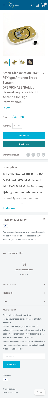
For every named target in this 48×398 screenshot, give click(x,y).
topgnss (6, 108)
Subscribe (11, 364)
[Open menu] (4, 5)
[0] (43, 5)
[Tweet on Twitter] (38, 155)
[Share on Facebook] (28, 155)
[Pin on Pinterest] (33, 155)
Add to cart (24, 135)
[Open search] (32, 5)
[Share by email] (43, 155)
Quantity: (7, 126)
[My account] (37, 5)
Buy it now (24, 144)
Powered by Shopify (10, 392)
